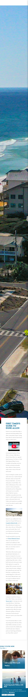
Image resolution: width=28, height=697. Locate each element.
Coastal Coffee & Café (11, 523)
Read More (12, 692)
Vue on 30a (8, 601)
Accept (3, 694)
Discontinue (10, 694)
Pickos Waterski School (14, 538)
